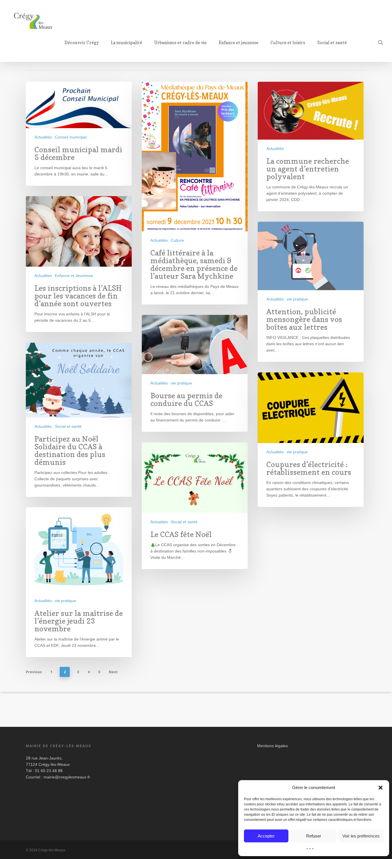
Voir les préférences (361, 835)
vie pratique (297, 299)
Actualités (43, 137)
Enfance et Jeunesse (74, 275)
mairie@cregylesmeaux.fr (67, 777)
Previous (34, 671)
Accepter (266, 835)
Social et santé (68, 426)
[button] (380, 787)
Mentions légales (272, 745)
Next (113, 671)
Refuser (313, 835)
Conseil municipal (71, 137)
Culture (177, 240)
